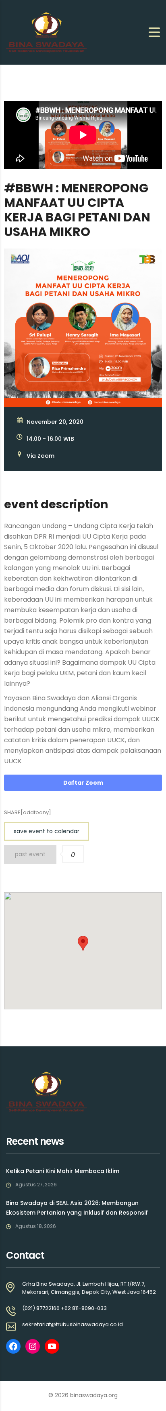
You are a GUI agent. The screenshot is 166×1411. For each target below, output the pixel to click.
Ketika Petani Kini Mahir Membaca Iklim (62, 1171)
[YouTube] (52, 1346)
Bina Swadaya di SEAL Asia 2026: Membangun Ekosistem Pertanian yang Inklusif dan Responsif (77, 1208)
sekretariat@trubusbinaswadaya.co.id (72, 1324)
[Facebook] (13, 1346)
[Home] (46, 32)
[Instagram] (32, 1346)
